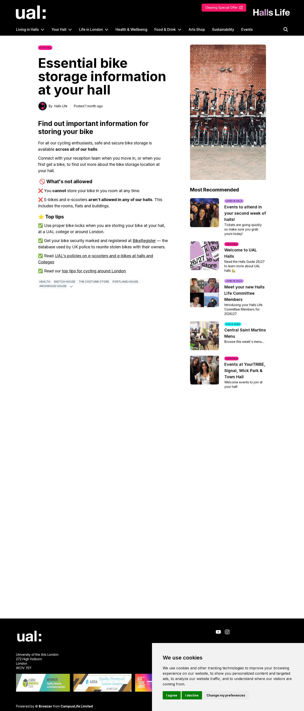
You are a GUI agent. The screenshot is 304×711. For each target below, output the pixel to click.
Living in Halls (27, 29)
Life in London (91, 29)
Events (247, 29)
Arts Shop (196, 29)
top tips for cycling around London (94, 271)
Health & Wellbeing (131, 29)
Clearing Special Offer (221, 7)
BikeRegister (144, 240)
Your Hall (58, 29)
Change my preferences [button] (226, 695)
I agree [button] (171, 695)
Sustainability (223, 29)
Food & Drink (165, 29)
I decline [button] (192, 695)
